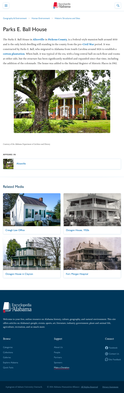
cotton (7, 53)
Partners (58, 357)
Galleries (7, 357)
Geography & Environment (15, 18)
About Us (58, 347)
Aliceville (38, 39)
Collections (8, 352)
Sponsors (58, 362)
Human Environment (41, 18)
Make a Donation (61, 367)
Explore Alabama (10, 362)
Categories (8, 347)
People (57, 352)
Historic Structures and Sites (67, 18)
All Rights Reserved (89, 387)
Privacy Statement (110, 387)
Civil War (88, 44)
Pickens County (57, 39)
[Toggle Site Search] (118, 5)
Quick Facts (8, 367)
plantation (18, 53)
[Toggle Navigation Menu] (6, 5)
